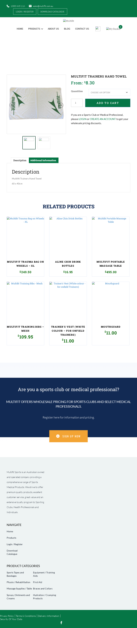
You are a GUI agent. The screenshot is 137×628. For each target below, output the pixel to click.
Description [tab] (19, 160)
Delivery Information (48, 615)
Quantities (77, 91)
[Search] (96, 28)
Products (34, 29)
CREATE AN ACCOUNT (103, 118)
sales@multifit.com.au (43, 6)
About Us (53, 29)
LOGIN (82, 118)
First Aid (37, 582)
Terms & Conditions (26, 615)
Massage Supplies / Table (19, 588)
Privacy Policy (7, 615)
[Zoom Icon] (36, 104)
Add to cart (108, 103)
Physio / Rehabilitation (18, 582)
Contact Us (82, 29)
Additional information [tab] (43, 160)
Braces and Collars (42, 588)
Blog (67, 29)
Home (20, 29)
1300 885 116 (18, 6)
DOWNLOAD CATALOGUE (52, 11)
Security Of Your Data (11, 619)
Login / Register (25, 11)
